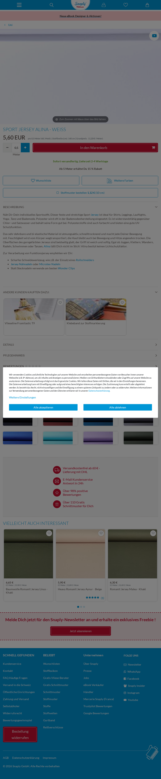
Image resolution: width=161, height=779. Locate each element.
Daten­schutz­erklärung (99, 390)
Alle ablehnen (117, 407)
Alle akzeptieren (43, 407)
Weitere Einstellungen (22, 397)
